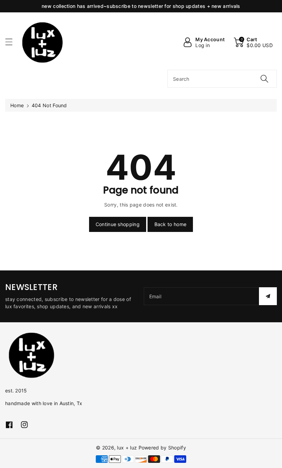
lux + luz (127, 447)
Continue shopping (118, 224)
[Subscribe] (268, 296)
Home (17, 105)
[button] (12, 41)
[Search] (264, 78)
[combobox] (222, 78)
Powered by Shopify (162, 447)
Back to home (170, 224)
